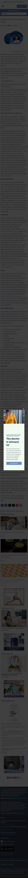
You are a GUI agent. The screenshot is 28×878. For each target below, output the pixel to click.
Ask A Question (14, 463)
